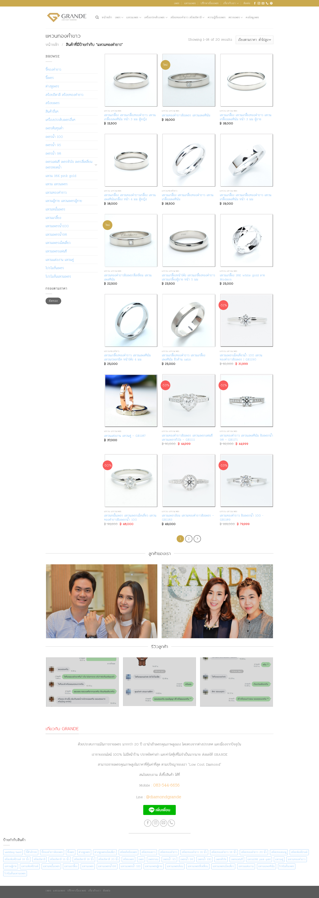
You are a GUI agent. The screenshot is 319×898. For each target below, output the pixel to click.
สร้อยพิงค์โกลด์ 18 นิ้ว (17, 859)
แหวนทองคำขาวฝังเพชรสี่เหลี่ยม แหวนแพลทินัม (128, 277)
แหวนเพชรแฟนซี (56, 251)
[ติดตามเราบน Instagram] (259, 3)
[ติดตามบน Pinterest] (271, 3)
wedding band (13, 852)
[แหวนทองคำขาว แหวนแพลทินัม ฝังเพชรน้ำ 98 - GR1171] (246, 401)
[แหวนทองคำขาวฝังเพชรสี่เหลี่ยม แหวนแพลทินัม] (131, 240)
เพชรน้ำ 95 (53, 145)
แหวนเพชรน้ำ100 (57, 226)
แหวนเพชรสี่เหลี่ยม (198, 866)
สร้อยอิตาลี (39, 859)
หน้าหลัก (107, 17)
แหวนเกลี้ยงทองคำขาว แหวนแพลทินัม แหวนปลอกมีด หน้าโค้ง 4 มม (127, 357)
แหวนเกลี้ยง (53, 217)
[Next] (273, 603)
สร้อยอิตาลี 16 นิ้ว (59, 859)
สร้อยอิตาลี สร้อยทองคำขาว (64, 94)
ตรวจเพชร (234, 17)
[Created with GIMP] (159, 691)
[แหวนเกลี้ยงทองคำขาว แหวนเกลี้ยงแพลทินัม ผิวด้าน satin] (188, 320)
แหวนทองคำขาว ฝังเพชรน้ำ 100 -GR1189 (241, 517)
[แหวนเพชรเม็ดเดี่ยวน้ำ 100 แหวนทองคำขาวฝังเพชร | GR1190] (246, 320)
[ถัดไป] (197, 539)
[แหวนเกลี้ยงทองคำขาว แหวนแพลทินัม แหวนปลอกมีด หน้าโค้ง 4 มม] (131, 320)
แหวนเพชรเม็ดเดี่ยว (58, 242)
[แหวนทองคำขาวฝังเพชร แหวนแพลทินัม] (188, 80)
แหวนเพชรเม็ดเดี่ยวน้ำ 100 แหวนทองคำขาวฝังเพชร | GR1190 (241, 357)
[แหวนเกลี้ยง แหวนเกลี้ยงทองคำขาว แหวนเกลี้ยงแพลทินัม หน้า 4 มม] (246, 160)
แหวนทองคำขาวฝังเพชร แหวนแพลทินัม (186, 115)
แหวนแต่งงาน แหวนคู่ (60, 259)
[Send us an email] (263, 3)
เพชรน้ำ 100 (54, 136)
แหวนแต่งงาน (246, 866)
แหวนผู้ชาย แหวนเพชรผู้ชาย (64, 200)
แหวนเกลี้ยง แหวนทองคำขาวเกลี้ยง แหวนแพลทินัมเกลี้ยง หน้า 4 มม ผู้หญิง (130, 197)
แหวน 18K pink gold (61, 175)
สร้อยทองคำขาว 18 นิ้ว (224, 852)
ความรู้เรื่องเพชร (216, 17)
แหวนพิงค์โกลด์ (29, 866)
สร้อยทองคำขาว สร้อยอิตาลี (186, 17)
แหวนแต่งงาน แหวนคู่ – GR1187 (125, 436)
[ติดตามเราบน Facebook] (254, 3)
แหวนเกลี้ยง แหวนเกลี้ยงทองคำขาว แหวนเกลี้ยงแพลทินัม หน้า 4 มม (245, 197)
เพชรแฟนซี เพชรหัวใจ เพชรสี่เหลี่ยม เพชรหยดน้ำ (69, 164)
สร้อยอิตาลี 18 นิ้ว (84, 859)
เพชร (176, 3)
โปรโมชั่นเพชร (55, 268)
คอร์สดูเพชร (252, 17)
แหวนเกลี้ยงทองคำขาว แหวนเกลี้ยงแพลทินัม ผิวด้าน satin (183, 357)
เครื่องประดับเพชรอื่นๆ (60, 119)
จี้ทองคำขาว (53, 69)
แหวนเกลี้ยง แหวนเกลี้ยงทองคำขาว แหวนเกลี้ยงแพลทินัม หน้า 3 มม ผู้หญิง (130, 117)
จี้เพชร (50, 77)
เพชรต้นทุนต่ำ (54, 128)
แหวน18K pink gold (259, 859)
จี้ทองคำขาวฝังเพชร (52, 852)
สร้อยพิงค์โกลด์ (299, 852)
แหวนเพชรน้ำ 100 (130, 866)
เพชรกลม (153, 859)
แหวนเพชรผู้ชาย (153, 866)
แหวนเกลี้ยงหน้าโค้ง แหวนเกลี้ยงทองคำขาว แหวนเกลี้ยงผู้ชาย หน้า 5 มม (188, 277)
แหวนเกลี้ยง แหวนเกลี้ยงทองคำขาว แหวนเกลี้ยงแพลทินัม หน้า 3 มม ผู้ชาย (245, 117)
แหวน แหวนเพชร (57, 184)
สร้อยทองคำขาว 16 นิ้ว (194, 852)
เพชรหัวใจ (221, 859)
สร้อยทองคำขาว (168, 852)
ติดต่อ (246, 3)
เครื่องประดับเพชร (154, 17)
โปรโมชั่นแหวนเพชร (58, 276)
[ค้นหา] (97, 17)
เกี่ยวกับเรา (229, 3)
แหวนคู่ (279, 859)
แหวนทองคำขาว (56, 192)
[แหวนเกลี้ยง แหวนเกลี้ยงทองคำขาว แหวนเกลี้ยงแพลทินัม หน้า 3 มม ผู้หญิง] (131, 80)
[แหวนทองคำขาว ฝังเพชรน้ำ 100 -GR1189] (246, 481)
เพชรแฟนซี (237, 859)
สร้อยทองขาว (148, 852)
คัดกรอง (53, 301)
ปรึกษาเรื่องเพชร (210, 3)
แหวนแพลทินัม (266, 866)
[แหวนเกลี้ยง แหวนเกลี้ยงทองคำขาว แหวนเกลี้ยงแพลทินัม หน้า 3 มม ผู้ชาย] (246, 80)
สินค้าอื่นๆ (52, 111)
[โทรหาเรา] (267, 3)
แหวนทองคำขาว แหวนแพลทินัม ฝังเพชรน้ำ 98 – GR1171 (246, 437)
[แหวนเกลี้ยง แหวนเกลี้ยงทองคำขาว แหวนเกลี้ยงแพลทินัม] (188, 160)
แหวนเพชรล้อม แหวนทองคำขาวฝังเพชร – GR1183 (188, 517)
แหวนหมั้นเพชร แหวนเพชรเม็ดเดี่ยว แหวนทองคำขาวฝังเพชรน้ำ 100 (130, 517)
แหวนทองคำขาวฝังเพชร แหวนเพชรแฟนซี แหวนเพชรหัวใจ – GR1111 (187, 437)
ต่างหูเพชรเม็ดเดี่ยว (104, 852)
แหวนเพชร (190, 3)
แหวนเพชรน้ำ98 (56, 234)
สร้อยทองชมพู (278, 852)
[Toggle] (96, 164)
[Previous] (46, 603)
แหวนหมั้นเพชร (55, 209)
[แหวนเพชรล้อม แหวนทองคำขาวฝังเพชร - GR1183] (188, 481)
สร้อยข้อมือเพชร (128, 852)
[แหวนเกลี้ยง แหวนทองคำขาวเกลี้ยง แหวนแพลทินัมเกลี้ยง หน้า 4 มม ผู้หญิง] (131, 160)
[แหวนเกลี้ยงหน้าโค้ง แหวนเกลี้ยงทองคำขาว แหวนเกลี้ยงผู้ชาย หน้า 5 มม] (188, 240)
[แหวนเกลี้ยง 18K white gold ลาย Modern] (246, 240)
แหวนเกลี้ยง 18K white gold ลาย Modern (242, 277)
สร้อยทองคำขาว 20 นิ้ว (254, 852)
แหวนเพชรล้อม (175, 866)
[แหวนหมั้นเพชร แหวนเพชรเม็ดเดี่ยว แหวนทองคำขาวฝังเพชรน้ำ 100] (131, 481)
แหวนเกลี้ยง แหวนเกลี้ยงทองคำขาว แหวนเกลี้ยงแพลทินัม (188, 197)
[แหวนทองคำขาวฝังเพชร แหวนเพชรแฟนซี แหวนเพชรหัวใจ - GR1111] (188, 401)
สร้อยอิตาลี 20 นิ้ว (108, 859)
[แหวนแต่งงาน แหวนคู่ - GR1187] (131, 401)
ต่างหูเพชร (52, 86)
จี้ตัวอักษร (31, 852)
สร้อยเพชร (53, 103)
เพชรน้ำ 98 (53, 153)
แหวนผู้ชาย (11, 866)
